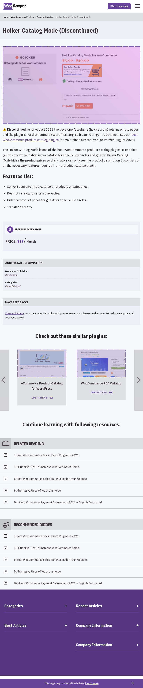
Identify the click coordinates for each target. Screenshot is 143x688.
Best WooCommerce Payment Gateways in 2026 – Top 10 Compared (58, 502)
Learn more (92, 683)
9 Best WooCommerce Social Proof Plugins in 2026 (46, 455)
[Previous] (4, 380)
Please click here (14, 313)
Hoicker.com (11, 274)
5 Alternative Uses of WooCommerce (37, 490)
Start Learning (119, 6)
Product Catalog (12, 286)
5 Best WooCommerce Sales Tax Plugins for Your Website (50, 478)
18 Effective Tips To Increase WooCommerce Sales (46, 467)
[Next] (138, 380)
